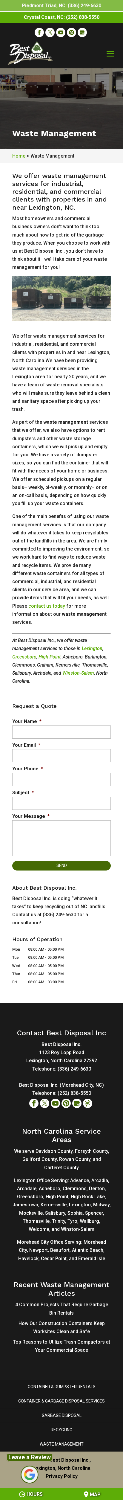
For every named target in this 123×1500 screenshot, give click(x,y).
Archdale (26, 1188)
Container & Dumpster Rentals (62, 1386)
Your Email (26, 745)
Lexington (92, 648)
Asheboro (49, 1188)
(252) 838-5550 (74, 1093)
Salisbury (55, 1213)
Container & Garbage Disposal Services (61, 1401)
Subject (23, 792)
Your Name (26, 721)
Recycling (61, 1429)
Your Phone (27, 769)
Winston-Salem (78, 673)
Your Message (31, 816)
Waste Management (62, 1444)
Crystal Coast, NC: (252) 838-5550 (61, 17)
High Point (50, 657)
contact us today (46, 606)
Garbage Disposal (62, 1415)
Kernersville (54, 1205)
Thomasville (36, 1221)
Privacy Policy (62, 1476)
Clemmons (75, 1188)
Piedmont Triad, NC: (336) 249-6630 (61, 5)
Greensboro (24, 657)
